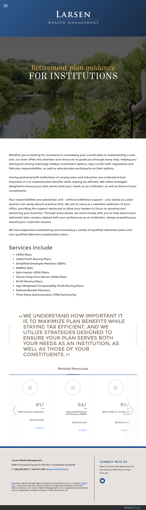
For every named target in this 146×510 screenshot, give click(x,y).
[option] (30, 410)
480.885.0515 (21, 469)
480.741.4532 (39, 469)
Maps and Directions (57, 469)
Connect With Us (113, 461)
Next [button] (131, 410)
